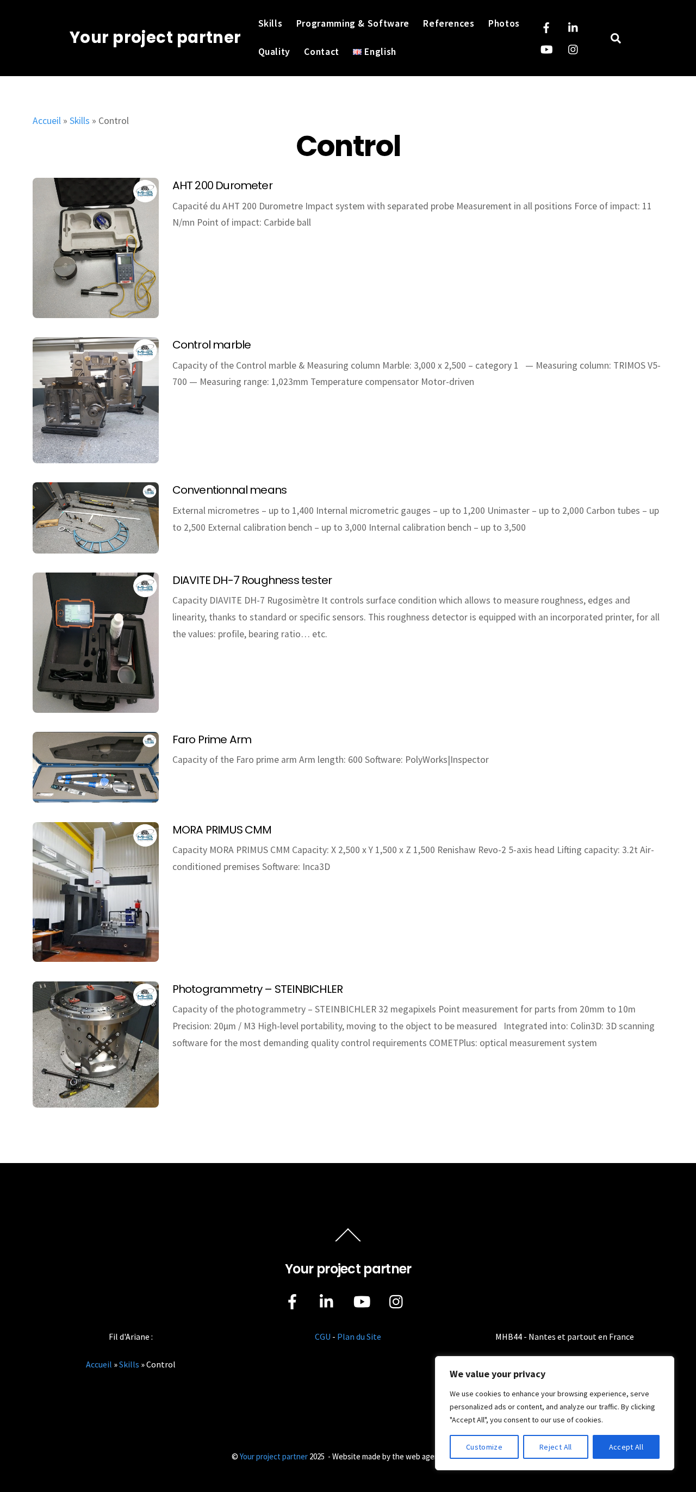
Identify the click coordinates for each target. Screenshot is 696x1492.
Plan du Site (359, 1336)
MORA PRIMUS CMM (222, 829)
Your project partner (274, 1456)
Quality (274, 52)
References (449, 23)
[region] (554, 1413)
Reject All (555, 1447)
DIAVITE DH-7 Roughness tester (252, 580)
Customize (484, 1447)
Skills (270, 23)
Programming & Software (353, 23)
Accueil (47, 121)
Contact (321, 52)
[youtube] (546, 48)
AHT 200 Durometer (222, 185)
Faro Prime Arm (212, 739)
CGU (323, 1336)
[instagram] (574, 48)
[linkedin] (574, 26)
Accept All (626, 1447)
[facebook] (546, 26)
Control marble (211, 344)
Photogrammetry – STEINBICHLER (257, 989)
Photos (504, 23)
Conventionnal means (229, 490)
